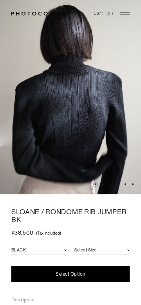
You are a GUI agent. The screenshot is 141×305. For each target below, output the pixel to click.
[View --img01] (95, 184)
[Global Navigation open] (125, 13)
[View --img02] (103, 184)
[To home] (38, 14)
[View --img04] (110, 184)
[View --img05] (118, 184)
